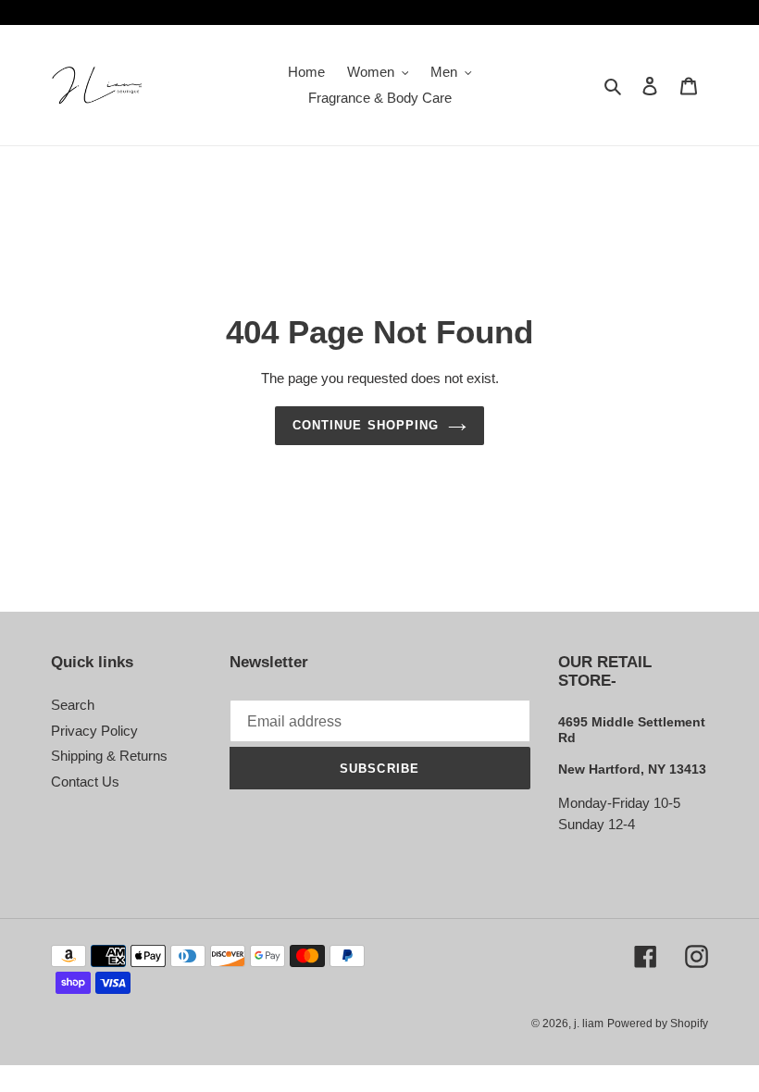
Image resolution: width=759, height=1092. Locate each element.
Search (72, 705)
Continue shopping (365, 425)
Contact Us (85, 781)
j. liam (588, 1023)
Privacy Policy (94, 730)
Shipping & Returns (109, 755)
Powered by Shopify (657, 1023)
